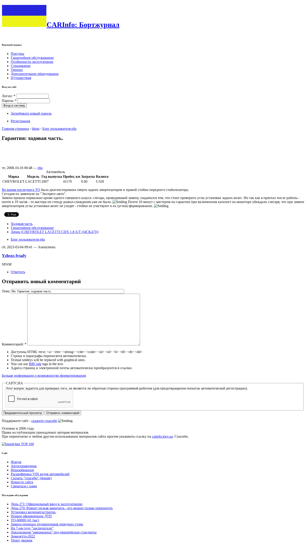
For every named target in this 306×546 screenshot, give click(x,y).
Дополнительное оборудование (35, 74)
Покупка (17, 54)
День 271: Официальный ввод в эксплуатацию (46, 504)
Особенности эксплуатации (32, 62)
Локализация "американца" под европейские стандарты (54, 532)
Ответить (18, 272)
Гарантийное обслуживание (32, 58)
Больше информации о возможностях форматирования (44, 375)
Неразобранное (22, 470)
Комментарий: (14, 344)
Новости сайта (22, 482)
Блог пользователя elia (59, 129)
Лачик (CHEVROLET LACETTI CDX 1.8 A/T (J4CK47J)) (54, 232)
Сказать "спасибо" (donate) (31, 478)
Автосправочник (24, 466)
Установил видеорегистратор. (33, 512)
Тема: (6, 291)
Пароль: (9, 101)
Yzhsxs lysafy (14, 255)
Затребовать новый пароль (31, 113)
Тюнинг (17, 70)
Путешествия (21, 78)
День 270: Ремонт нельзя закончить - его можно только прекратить (62, 508)
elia (40, 168)
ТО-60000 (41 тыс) (25, 520)
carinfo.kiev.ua (162, 436)
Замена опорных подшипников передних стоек (47, 524)
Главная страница (15, 129)
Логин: (8, 96)
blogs (35, 129)
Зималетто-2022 (23, 536)
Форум (16, 462)
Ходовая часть (21, 224)
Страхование (20, 66)
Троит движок (21, 540)
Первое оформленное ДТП (31, 516)
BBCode (35, 364)
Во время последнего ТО (21, 190)
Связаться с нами (24, 486)
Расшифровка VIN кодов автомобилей (40, 474)
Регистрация (20, 121)
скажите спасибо (44, 421)
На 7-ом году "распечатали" (32, 528)
